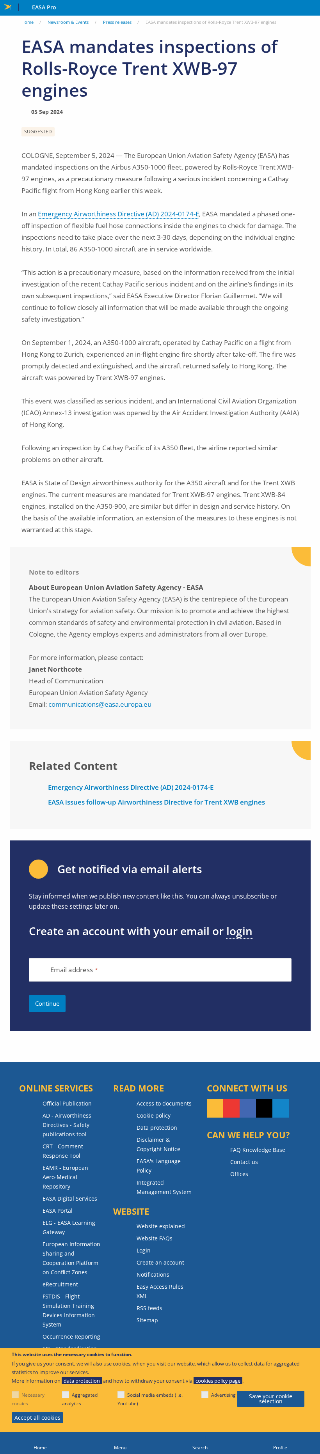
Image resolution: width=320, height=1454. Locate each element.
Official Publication (67, 1103)
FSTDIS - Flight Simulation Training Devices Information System (69, 1310)
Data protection (157, 1127)
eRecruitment (60, 1284)
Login (144, 1250)
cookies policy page (218, 1380)
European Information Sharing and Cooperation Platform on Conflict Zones (71, 1258)
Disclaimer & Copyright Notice (158, 1144)
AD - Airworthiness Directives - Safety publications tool (67, 1125)
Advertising (223, 1395)
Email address (71, 970)
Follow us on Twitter (264, 1108)
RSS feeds (149, 1308)
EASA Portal (58, 1210)
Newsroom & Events (68, 22)
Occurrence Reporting (71, 1336)
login (239, 930)
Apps (312, 8)
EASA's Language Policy (159, 1165)
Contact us (244, 1162)
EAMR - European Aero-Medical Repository (65, 1177)
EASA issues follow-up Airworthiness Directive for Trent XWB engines (156, 802)
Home (27, 22)
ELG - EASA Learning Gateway (69, 1227)
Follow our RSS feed (215, 1108)
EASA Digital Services (70, 1198)
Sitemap (147, 1320)
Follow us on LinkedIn (280, 1108)
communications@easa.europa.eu (99, 704)
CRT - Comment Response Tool (63, 1151)
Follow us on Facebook (248, 1108)
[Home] (40, 1443)
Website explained (161, 1226)
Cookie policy (154, 1115)
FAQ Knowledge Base (257, 1149)
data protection (82, 1380)
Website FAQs (154, 1238)
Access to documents (164, 1103)
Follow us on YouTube (231, 1108)
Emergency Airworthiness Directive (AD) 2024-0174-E (118, 213)
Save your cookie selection (270, 1398)
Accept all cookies (37, 1417)
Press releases (117, 22)
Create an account (160, 1262)
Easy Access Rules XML (160, 1291)
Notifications (153, 1274)
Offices (239, 1174)
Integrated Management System (164, 1187)
